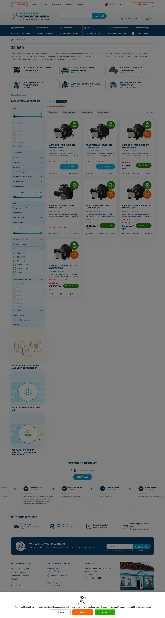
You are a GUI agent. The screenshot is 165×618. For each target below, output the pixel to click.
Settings (60, 612)
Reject (82, 612)
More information (144, 607)
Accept (104, 612)
